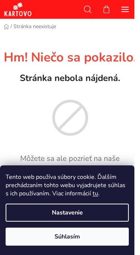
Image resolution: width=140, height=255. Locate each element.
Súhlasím (67, 236)
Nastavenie (67, 212)
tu (95, 193)
